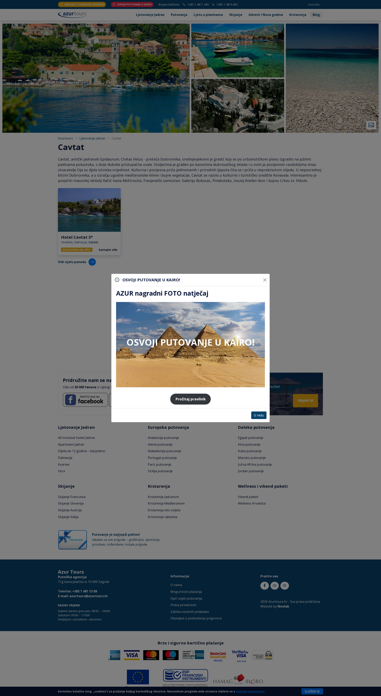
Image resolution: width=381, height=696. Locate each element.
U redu (259, 415)
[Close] (265, 280)
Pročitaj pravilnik (190, 399)
